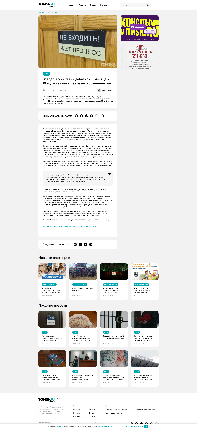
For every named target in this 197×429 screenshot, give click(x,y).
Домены (92, 413)
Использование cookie (113, 413)
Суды (55, 12)
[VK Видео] (81, 115)
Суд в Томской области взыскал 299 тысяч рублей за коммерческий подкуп (82, 338)
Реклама (103, 5)
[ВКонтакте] (76, 115)
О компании (77, 417)
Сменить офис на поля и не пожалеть (82, 289)
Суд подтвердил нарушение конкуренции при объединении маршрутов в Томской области (82, 377)
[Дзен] (96, 115)
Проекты (82, 5)
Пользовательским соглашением (132, 426)
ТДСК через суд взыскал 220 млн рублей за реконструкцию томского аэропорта (143, 377)
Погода (93, 5)
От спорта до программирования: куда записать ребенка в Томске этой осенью (52, 290)
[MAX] (102, 115)
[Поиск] (148, 5)
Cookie (59, 426)
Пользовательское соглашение (116, 409)
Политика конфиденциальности (147, 409)
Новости (71, 5)
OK (146, 426)
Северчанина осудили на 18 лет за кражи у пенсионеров (113, 337)
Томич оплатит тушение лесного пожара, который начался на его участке (143, 338)
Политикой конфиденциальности (108, 426)
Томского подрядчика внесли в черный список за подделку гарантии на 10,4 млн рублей (113, 377)
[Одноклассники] (91, 115)
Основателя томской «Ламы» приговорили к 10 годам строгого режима (70, 226)
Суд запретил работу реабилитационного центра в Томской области (52, 338)
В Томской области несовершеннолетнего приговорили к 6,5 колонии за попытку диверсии (52, 377)
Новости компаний (49, 284)
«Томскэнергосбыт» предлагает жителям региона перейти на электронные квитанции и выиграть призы (143, 290)
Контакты (92, 409)
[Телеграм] (86, 115)
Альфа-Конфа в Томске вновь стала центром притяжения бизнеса (111, 290)
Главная (41, 12)
